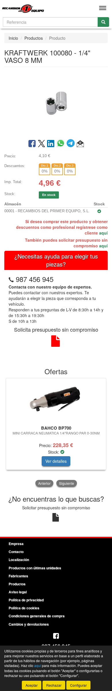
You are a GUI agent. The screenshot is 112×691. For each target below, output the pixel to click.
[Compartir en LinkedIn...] (51, 144)
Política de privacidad (26, 599)
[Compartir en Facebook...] (32, 144)
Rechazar (53, 685)
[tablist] (56, 433)
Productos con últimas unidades (35, 567)
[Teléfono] (11, 279)
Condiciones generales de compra (37, 615)
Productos (33, 38)
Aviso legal (18, 591)
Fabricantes (18, 575)
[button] (80, 144)
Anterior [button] (44, 483)
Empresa (16, 543)
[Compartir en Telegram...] (72, 144)
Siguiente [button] (66, 483)
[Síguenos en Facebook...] (56, 636)
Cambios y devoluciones (29, 624)
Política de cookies (24, 607)
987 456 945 (34, 279)
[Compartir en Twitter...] (41, 144)
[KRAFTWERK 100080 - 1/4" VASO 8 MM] (56, 103)
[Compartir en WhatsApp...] (62, 144)
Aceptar (32, 685)
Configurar (78, 685)
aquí (103, 233)
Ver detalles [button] (56, 461)
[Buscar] (103, 22)
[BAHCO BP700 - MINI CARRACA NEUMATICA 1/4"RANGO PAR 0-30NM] (56, 400)
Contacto (16, 551)
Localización (19, 559)
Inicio (13, 38)
